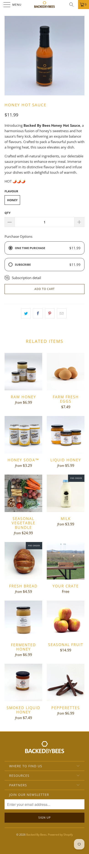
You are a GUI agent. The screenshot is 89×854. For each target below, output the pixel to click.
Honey (12, 200)
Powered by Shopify (60, 835)
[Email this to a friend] (62, 313)
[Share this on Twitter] (26, 313)
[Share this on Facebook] (38, 313)
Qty (7, 213)
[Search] (73, 4)
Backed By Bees (36, 835)
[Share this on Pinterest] (50, 313)
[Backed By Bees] (44, 4)
